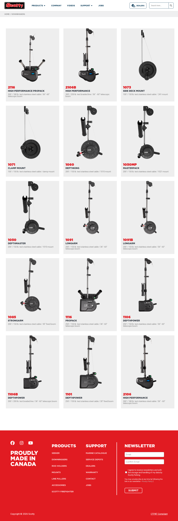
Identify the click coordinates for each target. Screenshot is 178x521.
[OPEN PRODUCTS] (45, 5)
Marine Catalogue (96, 453)
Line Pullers (59, 478)
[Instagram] (21, 443)
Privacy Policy (147, 481)
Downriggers (59, 459)
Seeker (56, 453)
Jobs (88, 485)
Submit (133, 490)
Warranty (92, 472)
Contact (91, 478)
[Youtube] (30, 443)
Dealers (140, 5)
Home (7, 14)
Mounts (56, 472)
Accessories (59, 485)
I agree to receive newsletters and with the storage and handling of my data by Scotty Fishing (145, 472)
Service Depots (94, 459)
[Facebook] (12, 443)
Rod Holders (59, 466)
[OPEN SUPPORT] (92, 5)
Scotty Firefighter (63, 491)
